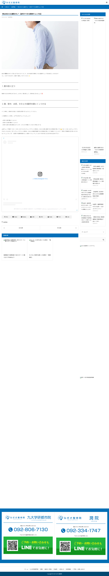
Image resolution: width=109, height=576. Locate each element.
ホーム (26, 569)
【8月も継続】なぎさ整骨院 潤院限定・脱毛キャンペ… (98, 168)
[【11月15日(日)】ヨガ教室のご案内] (86, 81)
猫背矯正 (10, 17)
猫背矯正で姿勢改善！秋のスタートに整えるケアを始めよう (14, 256)
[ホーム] (2, 7)
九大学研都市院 (34, 569)
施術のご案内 (48, 569)
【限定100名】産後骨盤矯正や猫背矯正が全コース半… (98, 219)
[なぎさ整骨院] (10, 2)
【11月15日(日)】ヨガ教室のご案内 (86, 149)
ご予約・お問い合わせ (79, 569)
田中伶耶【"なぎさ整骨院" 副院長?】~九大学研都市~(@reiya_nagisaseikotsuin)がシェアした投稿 (40, 209)
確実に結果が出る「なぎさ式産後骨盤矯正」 (99, 150)
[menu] (106, 2)
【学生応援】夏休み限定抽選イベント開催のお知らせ (98, 181)
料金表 (55, 569)
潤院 (41, 569)
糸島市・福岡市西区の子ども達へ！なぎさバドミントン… (98, 206)
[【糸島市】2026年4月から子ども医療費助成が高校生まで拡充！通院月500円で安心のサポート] (86, 194)
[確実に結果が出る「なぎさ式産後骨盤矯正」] (99, 81)
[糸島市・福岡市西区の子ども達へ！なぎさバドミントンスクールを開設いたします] (86, 207)
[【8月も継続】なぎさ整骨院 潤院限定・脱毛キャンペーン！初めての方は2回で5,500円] (86, 169)
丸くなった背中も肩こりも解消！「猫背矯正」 (40, 256)
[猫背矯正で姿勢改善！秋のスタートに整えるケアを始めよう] (14, 246)
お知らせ (61, 569)
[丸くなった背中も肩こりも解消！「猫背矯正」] (40, 246)
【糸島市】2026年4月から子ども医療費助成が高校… (98, 194)
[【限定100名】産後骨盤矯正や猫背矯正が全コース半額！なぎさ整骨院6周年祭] (86, 220)
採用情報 (68, 569)
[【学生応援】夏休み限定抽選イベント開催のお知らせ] (86, 182)
